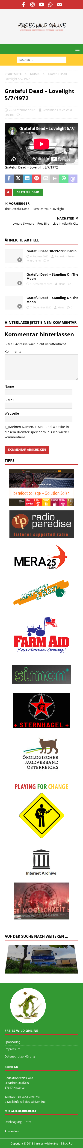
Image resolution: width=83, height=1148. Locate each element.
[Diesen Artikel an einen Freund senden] (45, 179)
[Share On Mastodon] (73, 179)
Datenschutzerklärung (20, 1056)
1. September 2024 (41, 284)
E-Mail (9, 400)
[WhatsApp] (51, 4)
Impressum (12, 1049)
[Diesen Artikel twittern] (18, 179)
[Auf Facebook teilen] (9, 179)
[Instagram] (33, 4)
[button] (76, 49)
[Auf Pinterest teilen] (36, 179)
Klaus (62, 284)
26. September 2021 (22, 110)
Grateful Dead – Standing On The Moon (52, 276)
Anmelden (12, 1131)
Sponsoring (12, 1042)
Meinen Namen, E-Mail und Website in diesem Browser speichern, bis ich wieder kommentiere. (37, 432)
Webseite (12, 413)
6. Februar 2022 (39, 256)
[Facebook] (24, 4)
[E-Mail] (60, 4)
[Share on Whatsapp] (63, 179)
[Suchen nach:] (41, 59)
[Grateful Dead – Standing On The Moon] (14, 279)
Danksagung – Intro (18, 1122)
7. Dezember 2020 (40, 307)
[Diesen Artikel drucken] (54, 179)
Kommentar (14, 351)
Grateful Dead (28, 192)
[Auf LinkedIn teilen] (27, 179)
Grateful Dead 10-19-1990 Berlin (52, 251)
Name (9, 386)
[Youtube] (42, 4)
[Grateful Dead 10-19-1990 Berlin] (14, 256)
